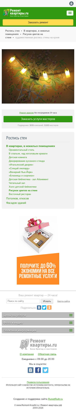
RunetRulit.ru (55, 398)
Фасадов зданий (16, 202)
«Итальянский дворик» (21, 164)
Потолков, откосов (17, 198)
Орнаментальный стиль (21, 150)
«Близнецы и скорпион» (21, 175)
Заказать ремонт (38, 22)
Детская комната (18, 157)
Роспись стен (12, 30)
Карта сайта (63, 301)
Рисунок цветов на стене (23, 190)
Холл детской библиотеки (22, 186)
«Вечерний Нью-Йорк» (21, 172)
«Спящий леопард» (19, 168)
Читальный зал (17, 183)
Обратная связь (47, 354)
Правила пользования (38, 382)
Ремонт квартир (26, 113)
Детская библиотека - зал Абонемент (28, 179)
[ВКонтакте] (39, 307)
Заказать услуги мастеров (38, 118)
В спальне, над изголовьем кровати (28, 153)
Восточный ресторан (20, 194)
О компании (27, 354)
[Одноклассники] (49, 307)
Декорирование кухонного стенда (27, 161)
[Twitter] (44, 307)
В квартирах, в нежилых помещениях (30, 145)
